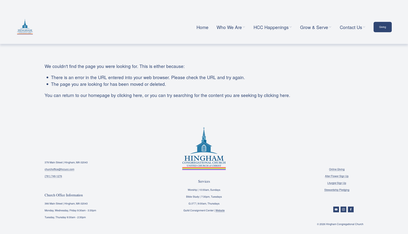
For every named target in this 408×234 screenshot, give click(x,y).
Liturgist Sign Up (336, 183)
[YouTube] (336, 209)
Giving (382, 27)
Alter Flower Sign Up (337, 176)
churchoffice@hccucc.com (59, 169)
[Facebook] (351, 209)
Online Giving (337, 169)
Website (220, 210)
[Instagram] (343, 209)
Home (202, 27)
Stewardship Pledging (336, 190)
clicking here (129, 95)
